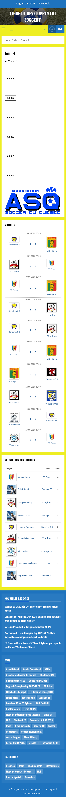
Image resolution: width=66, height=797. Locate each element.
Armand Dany (24, 477)
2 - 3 (33, 352)
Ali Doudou (23, 551)
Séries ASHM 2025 (15, 743)
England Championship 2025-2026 (23, 686)
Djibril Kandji (23, 489)
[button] (3, 29)
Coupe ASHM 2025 (38, 680)
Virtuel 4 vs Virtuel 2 (17, 168)
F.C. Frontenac (14, 425)
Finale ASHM (12, 697)
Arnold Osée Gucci (32, 669)
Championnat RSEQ (15, 680)
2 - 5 (33, 266)
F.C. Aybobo (14, 272)
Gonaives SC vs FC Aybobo (19, 703)
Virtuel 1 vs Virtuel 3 (17, 148)
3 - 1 (33, 309)
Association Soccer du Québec (21, 675)
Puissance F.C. (52, 379)
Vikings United (51, 404)
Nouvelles (30, 777)
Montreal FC (20, 720)
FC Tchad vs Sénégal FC (41, 692)
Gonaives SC (14, 245)
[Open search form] (45, 29)
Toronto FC (33, 743)
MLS (8, 720)
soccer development (31, 731)
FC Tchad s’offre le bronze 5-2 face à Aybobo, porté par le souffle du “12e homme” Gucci (33, 645)
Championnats (35, 766)
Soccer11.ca (11, 731)
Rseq (8, 726)
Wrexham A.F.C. (50, 743)
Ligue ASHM (30, 709)
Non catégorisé (13, 777)
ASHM (47, 669)
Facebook (44, 3)
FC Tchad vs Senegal (16, 692)
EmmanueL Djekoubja (27, 563)
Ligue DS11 (49, 714)
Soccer (51, 726)
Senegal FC (39, 726)
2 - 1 (33, 244)
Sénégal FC (52, 251)
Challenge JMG (47, 675)
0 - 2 (33, 287)
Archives (10, 766)
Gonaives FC (44, 697)
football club (28, 697)
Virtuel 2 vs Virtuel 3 (17, 70)
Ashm (21, 766)
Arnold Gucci (12, 669)
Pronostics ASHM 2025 (41, 720)
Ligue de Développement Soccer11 (23, 714)
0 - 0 (33, 375)
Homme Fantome (25, 527)
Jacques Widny (25, 502)
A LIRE (11, 79)
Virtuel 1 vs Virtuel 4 (17, 90)
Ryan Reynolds (22, 726)
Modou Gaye (23, 516)
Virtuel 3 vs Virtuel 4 (17, 109)
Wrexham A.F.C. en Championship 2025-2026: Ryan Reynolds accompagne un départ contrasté (30, 635)
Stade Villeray (30, 737)
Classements (52, 766)
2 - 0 (33, 330)
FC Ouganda (14, 445)
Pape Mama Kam (25, 575)
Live (60, 29)
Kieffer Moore (13, 709)
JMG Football (42, 703)
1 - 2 (33, 419)
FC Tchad (52, 269)
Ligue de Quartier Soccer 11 (19, 771)
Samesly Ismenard (26, 538)
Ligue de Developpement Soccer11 (33, 16)
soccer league (13, 737)
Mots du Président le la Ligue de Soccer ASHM (28, 627)
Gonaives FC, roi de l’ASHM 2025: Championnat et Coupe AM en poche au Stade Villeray (33, 618)
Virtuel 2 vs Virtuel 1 (17, 129)
